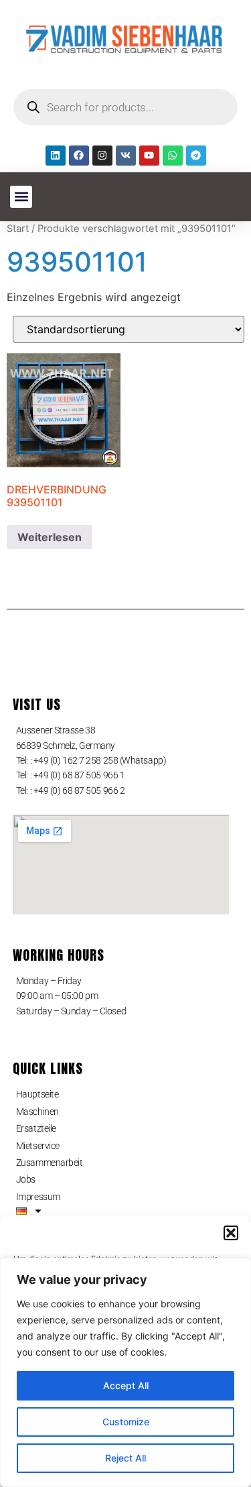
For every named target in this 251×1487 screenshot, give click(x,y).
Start (18, 229)
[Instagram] (102, 155)
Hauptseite (37, 1094)
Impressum (38, 1196)
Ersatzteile (36, 1128)
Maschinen (37, 1111)
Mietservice (38, 1145)
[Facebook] (79, 155)
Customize (125, 1421)
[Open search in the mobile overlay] (125, 107)
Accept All (126, 1385)
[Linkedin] (56, 155)
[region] (125, 1372)
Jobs (25, 1179)
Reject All (125, 1458)
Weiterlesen (49, 537)
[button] (231, 1233)
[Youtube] (149, 155)
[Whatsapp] (173, 155)
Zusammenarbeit (49, 1162)
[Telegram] (196, 155)
